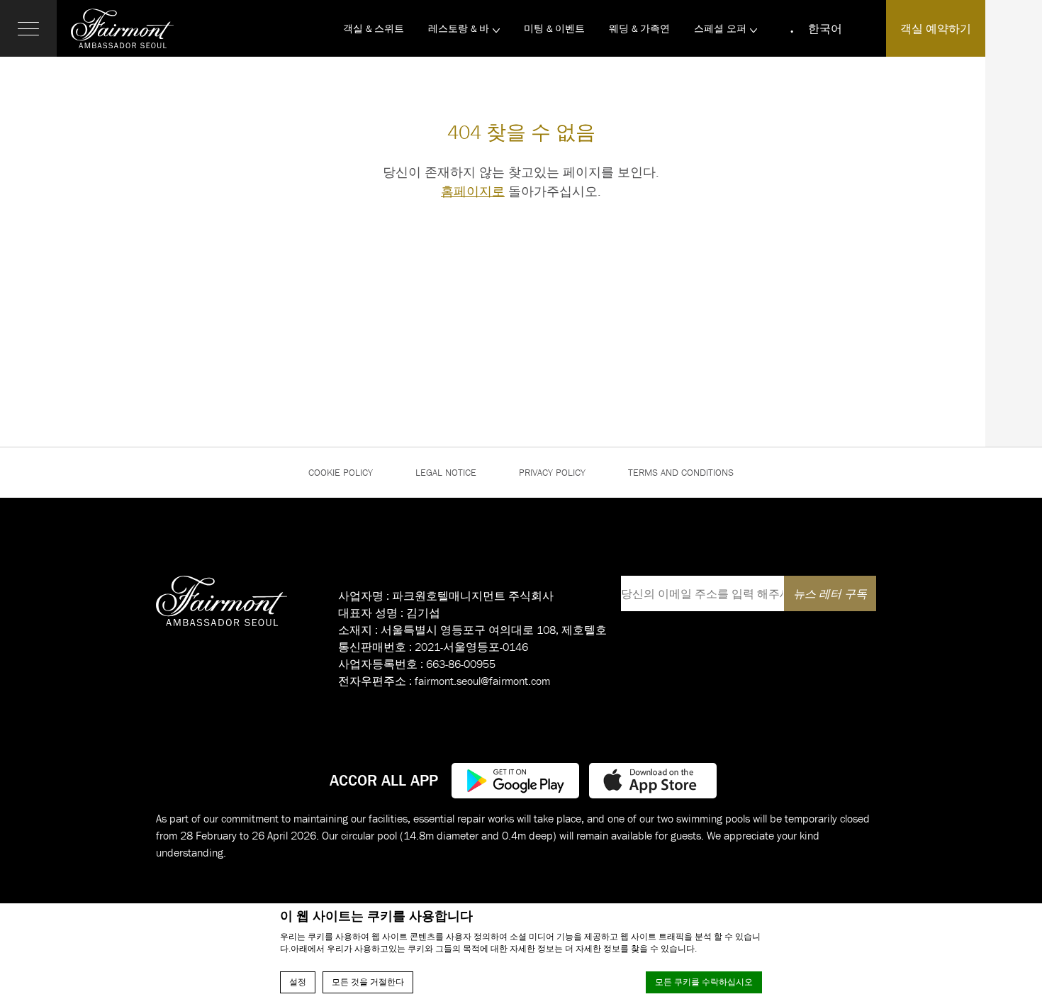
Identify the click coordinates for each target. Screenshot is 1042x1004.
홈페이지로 (473, 191)
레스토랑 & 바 (458, 28)
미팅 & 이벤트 (554, 28)
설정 (297, 982)
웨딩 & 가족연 (639, 28)
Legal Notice (445, 472)
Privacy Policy (552, 472)
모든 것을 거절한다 (368, 982)
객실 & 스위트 (373, 28)
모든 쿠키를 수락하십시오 (704, 982)
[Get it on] (515, 779)
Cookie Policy (340, 472)
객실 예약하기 (935, 28)
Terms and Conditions (681, 472)
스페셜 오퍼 (720, 28)
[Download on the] (653, 779)
